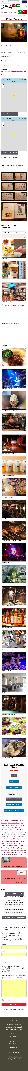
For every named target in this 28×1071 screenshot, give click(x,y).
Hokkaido (15, 839)
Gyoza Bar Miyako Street (8, 649)
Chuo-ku (18, 827)
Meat (15, 845)
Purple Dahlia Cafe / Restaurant (9, 410)
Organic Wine (6, 852)
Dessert (4, 834)
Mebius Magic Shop (6, 345)
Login (18, 5)
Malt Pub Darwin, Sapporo (8, 301)
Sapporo (20, 852)
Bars (3, 825)
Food (3, 839)
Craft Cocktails (18, 830)
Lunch (20, 843)
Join (14, 5)
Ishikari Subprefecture (8, 841)
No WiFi (10, 850)
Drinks (8, 836)
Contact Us (14, 1036)
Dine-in (10, 834)
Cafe (12, 825)
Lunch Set (5, 845)
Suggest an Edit (14, 1033)
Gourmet (8, 839)
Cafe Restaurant (20, 825)
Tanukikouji (15, 854)
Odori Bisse (4, 258)
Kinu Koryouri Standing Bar (8, 432)
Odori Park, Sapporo (6, 584)
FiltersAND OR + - (3, 1)
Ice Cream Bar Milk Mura (8, 497)
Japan (18, 841)
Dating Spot (10, 832)
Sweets (8, 854)
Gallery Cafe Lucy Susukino (8, 714)
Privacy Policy (14, 1052)
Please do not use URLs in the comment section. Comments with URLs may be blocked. (13, 975)
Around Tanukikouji (13, 823)
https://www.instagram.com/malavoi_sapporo (13, 73)
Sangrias (13, 852)
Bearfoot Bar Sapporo (7, 627)
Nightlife (21, 845)
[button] (14, 96)
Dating (4, 832)
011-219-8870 (9, 45)
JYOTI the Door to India (7, 757)
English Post (20, 836)
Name (3, 944)
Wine (21, 854)
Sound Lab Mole (5, 562)
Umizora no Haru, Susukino (8, 605)
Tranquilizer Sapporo (6, 518)
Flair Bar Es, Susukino (7, 388)
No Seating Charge (17, 848)
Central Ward (10, 827)
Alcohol (6, 820)
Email (3, 951)
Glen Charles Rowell (16, 1057)
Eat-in (13, 836)
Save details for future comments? (14, 1000)
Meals (11, 845)
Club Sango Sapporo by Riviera (9, 453)
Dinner (23, 834)
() (14, 781)
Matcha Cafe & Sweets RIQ (8, 475)
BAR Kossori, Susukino (7, 670)
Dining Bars (17, 834)
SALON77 (4, 692)
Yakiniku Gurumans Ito (7, 367)
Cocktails (4, 830)
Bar (22, 823)
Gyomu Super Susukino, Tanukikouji (10, 323)
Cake (3, 827)
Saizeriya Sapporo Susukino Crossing (11, 736)
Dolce (3, 836)
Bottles (8, 825)
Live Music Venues (11, 843)
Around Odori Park (15, 820)
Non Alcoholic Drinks (20, 850)
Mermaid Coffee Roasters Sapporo (10, 280)
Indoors (22, 839)
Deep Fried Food (20, 832)
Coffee (11, 830)
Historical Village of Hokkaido (13, 866)
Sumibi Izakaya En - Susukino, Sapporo (11, 540)
